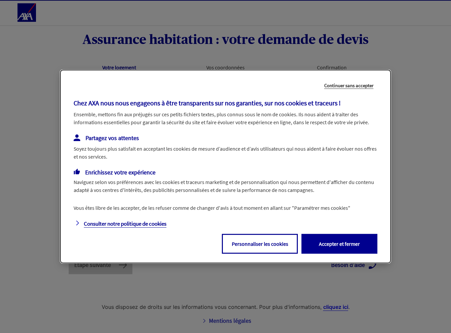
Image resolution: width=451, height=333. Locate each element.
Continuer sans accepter (348, 85)
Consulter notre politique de (125, 223)
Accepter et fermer (339, 243)
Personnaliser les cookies (260, 243)
